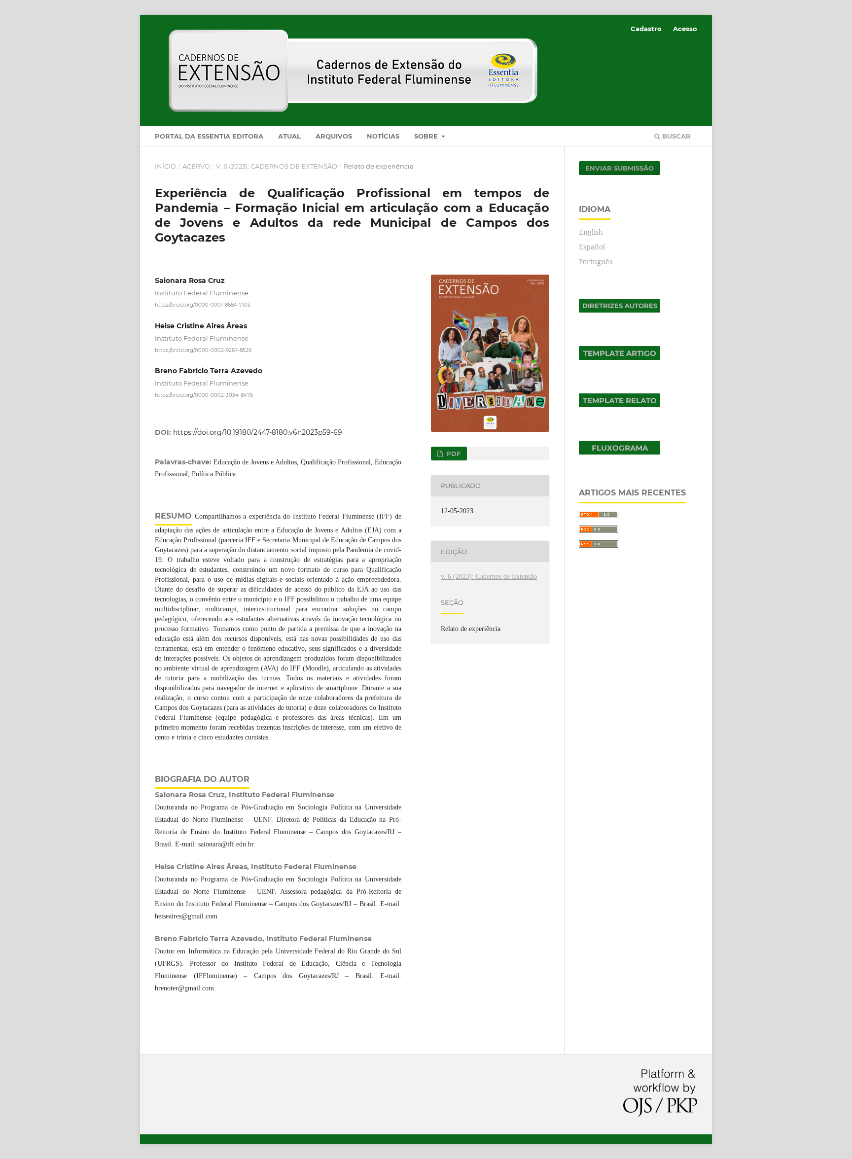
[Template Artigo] (619, 357)
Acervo (196, 166)
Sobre (427, 136)
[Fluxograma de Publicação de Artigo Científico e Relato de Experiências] (619, 452)
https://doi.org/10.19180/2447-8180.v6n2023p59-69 (257, 432)
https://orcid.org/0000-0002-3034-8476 (204, 395)
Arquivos (334, 136)
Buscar (675, 136)
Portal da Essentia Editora (209, 136)
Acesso (685, 29)
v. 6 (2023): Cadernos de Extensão (276, 166)
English (591, 232)
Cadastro (646, 29)
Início (165, 166)
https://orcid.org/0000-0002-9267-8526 (203, 350)
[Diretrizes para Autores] (619, 310)
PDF (452, 453)
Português (595, 261)
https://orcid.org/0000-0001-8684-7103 (202, 305)
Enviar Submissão (619, 168)
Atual (289, 136)
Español (592, 246)
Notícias (383, 136)
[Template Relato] (619, 404)
